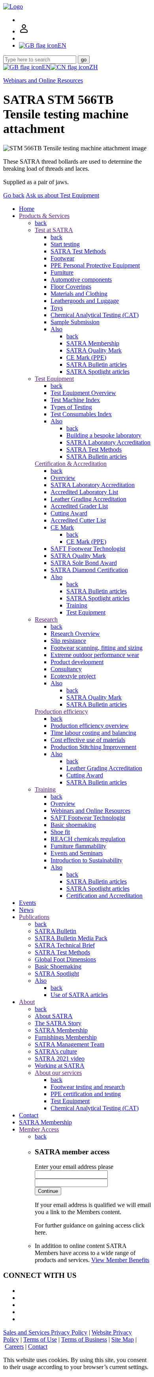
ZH (93, 67)
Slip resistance (68, 640)
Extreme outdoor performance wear (95, 655)
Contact (28, 1115)
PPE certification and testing (86, 1094)
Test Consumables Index (81, 414)
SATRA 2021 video (60, 1058)
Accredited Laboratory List (84, 492)
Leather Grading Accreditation (88, 499)
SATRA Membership (92, 343)
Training (76, 605)
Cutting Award (69, 513)
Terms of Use (40, 1339)
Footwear (62, 258)
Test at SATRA (54, 230)
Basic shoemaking (73, 824)
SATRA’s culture (56, 1051)
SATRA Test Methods (78, 251)
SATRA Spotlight (57, 973)
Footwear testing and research (88, 1087)
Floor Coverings (71, 286)
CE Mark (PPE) (86, 357)
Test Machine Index (75, 400)
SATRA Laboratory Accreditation (108, 442)
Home (26, 208)
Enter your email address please (74, 1166)
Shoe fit (60, 832)
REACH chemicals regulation (88, 839)
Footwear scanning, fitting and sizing (97, 647)
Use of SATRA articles (79, 994)
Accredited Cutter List (78, 520)
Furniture (62, 272)
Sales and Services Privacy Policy (45, 1332)
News (26, 909)
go (83, 60)
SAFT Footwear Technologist (88, 548)
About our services (58, 1072)
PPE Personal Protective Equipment (95, 265)
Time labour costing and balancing (93, 732)
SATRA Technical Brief (65, 945)
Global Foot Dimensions (65, 959)
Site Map (122, 1339)
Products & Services (44, 215)
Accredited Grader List (79, 506)
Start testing (65, 244)
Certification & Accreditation (71, 463)
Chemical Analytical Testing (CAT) (95, 315)
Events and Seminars (77, 853)
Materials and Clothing (79, 293)
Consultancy (66, 669)
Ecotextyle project (73, 676)
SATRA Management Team (69, 1044)
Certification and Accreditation (104, 895)
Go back (13, 195)
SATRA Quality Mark (94, 350)
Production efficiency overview (90, 725)
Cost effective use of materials (88, 739)
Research (46, 619)
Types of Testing (71, 407)
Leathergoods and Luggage (85, 300)
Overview (63, 477)
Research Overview (75, 633)
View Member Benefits (120, 1260)
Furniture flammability (78, 846)
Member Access (39, 1129)
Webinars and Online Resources (43, 80)
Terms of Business (84, 1339)
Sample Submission (75, 322)
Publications (34, 917)
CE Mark (62, 527)
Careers (14, 1346)
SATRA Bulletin (55, 931)
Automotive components (81, 279)
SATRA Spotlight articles (98, 371)
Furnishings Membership (66, 1037)
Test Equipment (54, 378)
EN (46, 67)
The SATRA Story (58, 1023)
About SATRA (54, 1016)
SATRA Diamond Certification (89, 570)
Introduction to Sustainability (86, 860)
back (41, 223)
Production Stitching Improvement (93, 747)
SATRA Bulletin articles (96, 364)
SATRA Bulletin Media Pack (71, 938)
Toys (57, 308)
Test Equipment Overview (83, 392)
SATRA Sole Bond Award (84, 562)
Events (27, 902)
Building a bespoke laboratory (103, 435)
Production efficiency (61, 711)
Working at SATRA (60, 1065)
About (27, 1002)
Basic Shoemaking (58, 966)
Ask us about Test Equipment (62, 195)
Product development (77, 662)
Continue (48, 1191)
